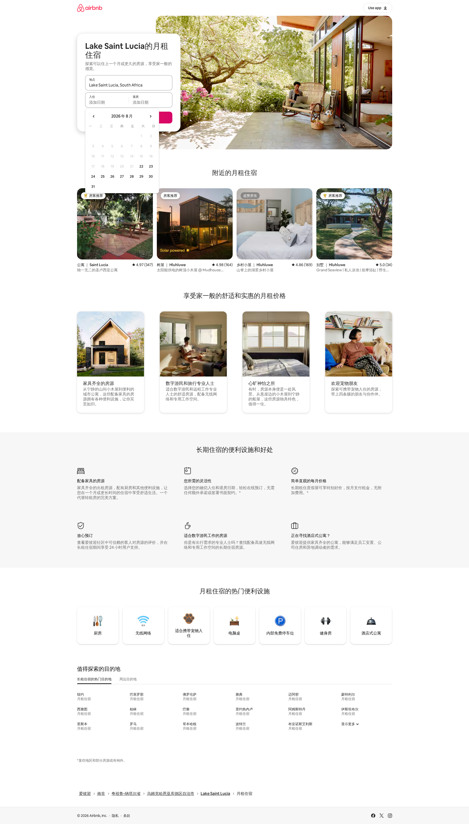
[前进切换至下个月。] (150, 116)
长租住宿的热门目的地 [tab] (94, 679)
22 (141, 166)
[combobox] (128, 85)
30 (151, 176)
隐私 (115, 815)
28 (132, 176)
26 (112, 176)
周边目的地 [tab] (128, 679)
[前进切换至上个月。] (93, 116)
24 (93, 176)
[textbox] (107, 102)
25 (103, 176)
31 (93, 186)
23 (151, 166)
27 (122, 176)
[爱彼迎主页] (89, 8)
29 (141, 176)
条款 (126, 815)
